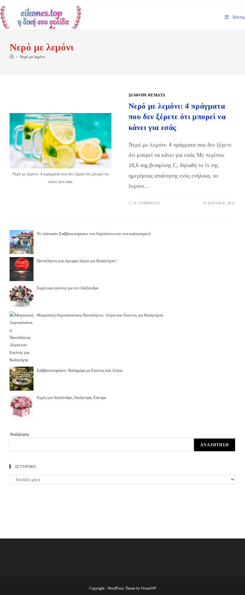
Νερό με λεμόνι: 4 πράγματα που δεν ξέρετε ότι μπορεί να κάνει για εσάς (177, 117)
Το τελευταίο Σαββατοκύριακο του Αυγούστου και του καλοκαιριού (94, 233)
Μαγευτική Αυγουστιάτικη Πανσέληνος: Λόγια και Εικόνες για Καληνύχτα (100, 315)
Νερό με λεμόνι (32, 56)
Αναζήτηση (19, 434)
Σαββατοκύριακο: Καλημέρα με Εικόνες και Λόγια (79, 370)
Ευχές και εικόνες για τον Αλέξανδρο (68, 288)
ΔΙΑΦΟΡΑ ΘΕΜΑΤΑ (147, 95)
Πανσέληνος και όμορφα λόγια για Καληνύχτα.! (77, 260)
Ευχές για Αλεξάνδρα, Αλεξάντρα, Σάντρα (71, 397)
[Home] (12, 56)
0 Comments (147, 203)
